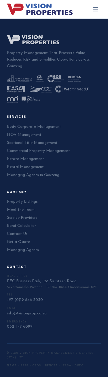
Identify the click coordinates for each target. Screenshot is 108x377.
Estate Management (25, 159)
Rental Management (25, 167)
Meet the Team (21, 210)
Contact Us (17, 234)
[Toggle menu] (95, 9)
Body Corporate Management (34, 127)
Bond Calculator (21, 226)
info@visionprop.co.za (27, 313)
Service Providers (22, 218)
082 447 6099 (20, 326)
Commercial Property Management (38, 151)
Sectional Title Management (32, 143)
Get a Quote (18, 242)
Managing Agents (23, 250)
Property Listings (22, 202)
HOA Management (24, 135)
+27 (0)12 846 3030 (25, 300)
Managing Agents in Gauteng (33, 175)
